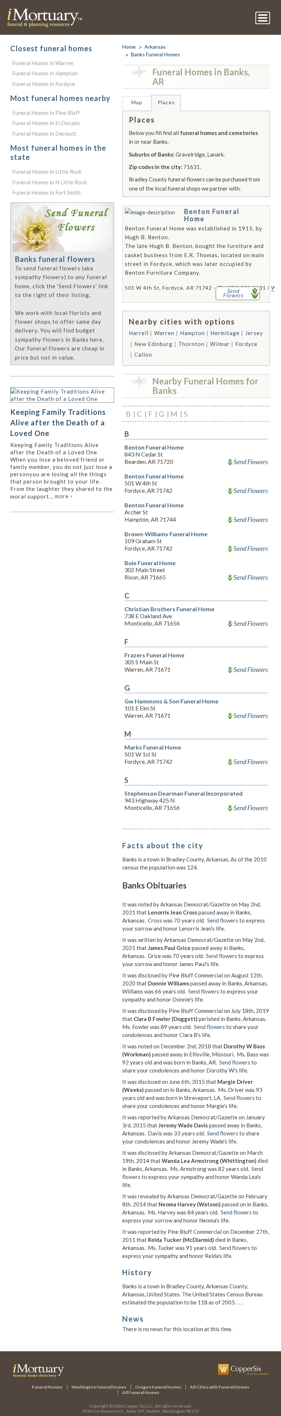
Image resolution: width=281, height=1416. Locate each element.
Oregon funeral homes (158, 1387)
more (64, 496)
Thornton (191, 344)
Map (136, 102)
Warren (164, 333)
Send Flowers (250, 461)
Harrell (139, 333)
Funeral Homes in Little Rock (47, 171)
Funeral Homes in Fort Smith (46, 192)
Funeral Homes (47, 1387)
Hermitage (225, 333)
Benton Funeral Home (212, 215)
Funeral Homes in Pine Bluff (46, 112)
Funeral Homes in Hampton (45, 73)
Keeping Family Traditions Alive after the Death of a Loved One (58, 422)
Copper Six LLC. (139, 1406)
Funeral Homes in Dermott (44, 133)
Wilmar (220, 344)
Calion (143, 354)
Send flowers (222, 920)
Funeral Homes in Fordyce (43, 83)
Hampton (192, 333)
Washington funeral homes (98, 1387)
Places (166, 102)
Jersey (254, 333)
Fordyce (246, 344)
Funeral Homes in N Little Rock (49, 182)
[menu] (262, 18)
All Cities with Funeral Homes (219, 1387)
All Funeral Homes (140, 1392)
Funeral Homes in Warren (43, 63)
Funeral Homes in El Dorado (46, 123)
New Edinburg (153, 344)
